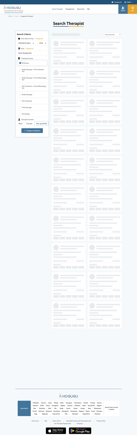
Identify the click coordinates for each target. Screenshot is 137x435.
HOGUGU (10, 16)
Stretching (26, 114)
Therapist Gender (27, 119)
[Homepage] (12, 8)
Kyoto (16, 16)
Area (27, 48)
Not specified (41, 123)
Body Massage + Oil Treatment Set (33, 70)
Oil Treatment (27, 101)
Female (29, 123)
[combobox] (113, 34)
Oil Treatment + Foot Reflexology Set (34, 87)
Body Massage (27, 94)
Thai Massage (27, 107)
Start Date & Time (32, 38)
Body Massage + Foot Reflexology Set (34, 79)
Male (20, 123)
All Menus (25, 63)
